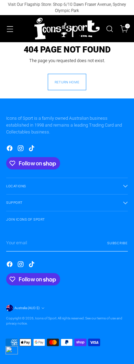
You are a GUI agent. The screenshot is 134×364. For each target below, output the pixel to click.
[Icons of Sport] (67, 28)
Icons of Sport (45, 318)
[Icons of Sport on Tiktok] (32, 149)
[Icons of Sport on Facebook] (10, 149)
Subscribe (117, 243)
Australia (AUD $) (27, 308)
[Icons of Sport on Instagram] (21, 149)
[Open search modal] (109, 29)
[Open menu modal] (10, 29)
